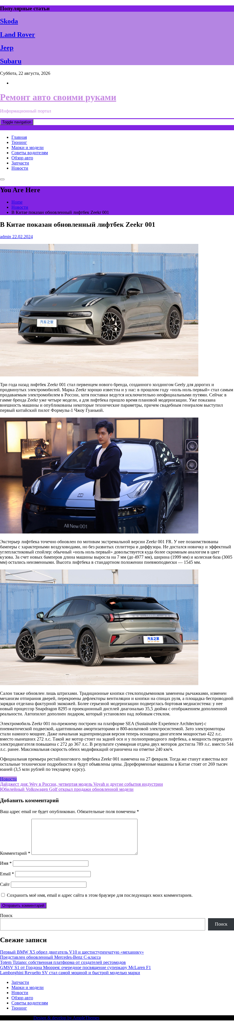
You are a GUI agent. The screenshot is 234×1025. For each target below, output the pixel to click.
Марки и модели (27, 147)
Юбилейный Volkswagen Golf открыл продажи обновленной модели (67, 789)
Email (7, 873)
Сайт (5, 884)
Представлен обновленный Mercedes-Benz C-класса (50, 957)
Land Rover (17, 34)
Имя (6, 863)
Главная (19, 137)
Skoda (9, 21)
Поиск (6, 915)
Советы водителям (29, 152)
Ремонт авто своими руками (58, 97)
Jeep (6, 47)
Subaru (10, 61)
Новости (19, 168)
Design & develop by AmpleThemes (66, 1017)
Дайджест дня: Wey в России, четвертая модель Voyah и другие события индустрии (81, 784)
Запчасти (20, 163)
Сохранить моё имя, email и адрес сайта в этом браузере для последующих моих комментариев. (100, 895)
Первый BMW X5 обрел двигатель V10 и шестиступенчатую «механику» (72, 952)
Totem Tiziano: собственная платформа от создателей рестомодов (63, 962)
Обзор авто (22, 157)
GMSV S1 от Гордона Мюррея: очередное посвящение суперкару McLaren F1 (75, 967)
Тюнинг (19, 142)
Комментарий (15, 853)
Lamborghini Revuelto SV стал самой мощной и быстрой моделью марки (70, 972)
